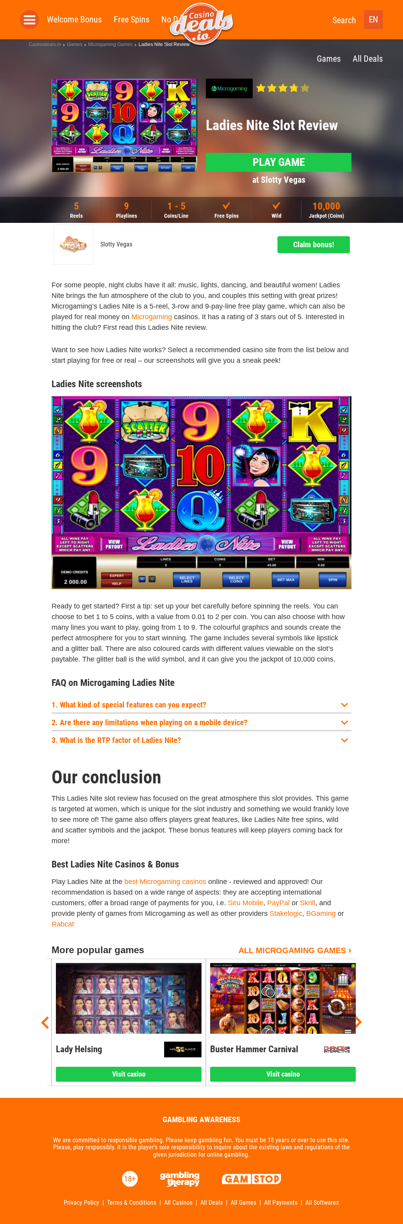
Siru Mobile (245, 903)
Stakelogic (286, 913)
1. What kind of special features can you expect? (129, 704)
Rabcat (63, 924)
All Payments (281, 1202)
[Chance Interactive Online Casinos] (337, 1049)
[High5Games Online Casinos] (183, 1049)
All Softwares (322, 1202)
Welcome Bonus (74, 19)
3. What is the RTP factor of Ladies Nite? (116, 740)
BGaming (321, 913)
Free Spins (132, 19)
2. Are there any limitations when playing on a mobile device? (150, 722)
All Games (243, 1202)
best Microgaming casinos (165, 882)
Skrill (307, 903)
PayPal (278, 903)
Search (344, 20)
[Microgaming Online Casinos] (229, 88)
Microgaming (151, 317)
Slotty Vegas (116, 244)
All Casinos (178, 1202)
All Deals (211, 1202)
